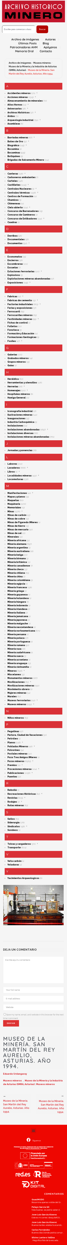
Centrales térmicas (18, 192)
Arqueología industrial (20, 120)
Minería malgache (17, 623)
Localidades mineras (19, 475)
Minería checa (15, 569)
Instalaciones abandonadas (23, 429)
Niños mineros (15, 718)
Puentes (12, 776)
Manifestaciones (17, 493)
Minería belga (15, 555)
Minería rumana (16, 645)
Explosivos (13, 275)
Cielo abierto (15, 207)
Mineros (12, 671)
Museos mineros (42, 63)
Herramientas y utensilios (22, 382)
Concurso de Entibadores (22, 218)
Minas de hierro (16, 526)
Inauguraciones (16, 418)
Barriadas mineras (17, 137)
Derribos (12, 236)
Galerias (12, 354)
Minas (10, 511)
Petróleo (12, 738)
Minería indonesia (17, 605)
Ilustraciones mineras (19, 415)
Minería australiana (18, 551)
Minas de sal (14, 533)
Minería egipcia (16, 583)
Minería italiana (16, 612)
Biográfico (13, 145)
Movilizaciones (16, 682)
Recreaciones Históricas (21, 794)
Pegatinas (13, 731)
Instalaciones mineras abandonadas (28, 437)
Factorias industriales (20, 304)
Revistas (12, 798)
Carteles (12, 181)
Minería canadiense (18, 565)
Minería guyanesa (17, 594)
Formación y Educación (20, 333)
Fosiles (11, 341)
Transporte (14, 847)
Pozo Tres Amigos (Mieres (22, 757)
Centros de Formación (20, 196)
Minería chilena (16, 573)
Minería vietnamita (18, 667)
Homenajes (13, 390)
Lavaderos (13, 468)
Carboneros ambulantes (21, 177)
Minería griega (15, 591)
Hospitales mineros (18, 394)
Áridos (11, 116)
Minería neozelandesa (20, 627)
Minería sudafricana (18, 652)
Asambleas (13, 123)
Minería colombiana (18, 580)
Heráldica (13, 379)
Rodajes (12, 802)
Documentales (16, 239)
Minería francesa (17, 587)
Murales (12, 696)
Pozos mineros (15, 761)
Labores (12, 464)
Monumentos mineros (19, 678)
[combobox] (18, 29)
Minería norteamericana (21, 630)
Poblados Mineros (17, 746)
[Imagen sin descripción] (33, 905)
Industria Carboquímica (20, 422)
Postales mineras (17, 753)
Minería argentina (17, 547)
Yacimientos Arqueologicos (23, 878)
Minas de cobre (16, 518)
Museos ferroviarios (19, 700)
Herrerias (12, 386)
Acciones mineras (17, 97)
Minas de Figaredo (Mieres (22, 522)
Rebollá (12, 790)
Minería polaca (15, 638)
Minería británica (17, 562)
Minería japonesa (17, 620)
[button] (33, 1130)
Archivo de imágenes (20, 63)
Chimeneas (13, 203)
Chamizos (13, 200)
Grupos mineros (16, 362)
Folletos (12, 326)
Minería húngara (16, 602)
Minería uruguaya (17, 663)
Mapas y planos (16, 496)
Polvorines (13, 750)
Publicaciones (15, 773)
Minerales (13, 537)
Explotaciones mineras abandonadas (28, 278)
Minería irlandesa (17, 609)
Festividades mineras (19, 319)
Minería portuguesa (18, 641)
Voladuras (13, 864)
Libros (11, 471)
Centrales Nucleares (19, 189)
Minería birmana (16, 558)
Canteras (12, 173)
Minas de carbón (16, 515)
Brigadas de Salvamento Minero (25, 160)
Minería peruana (16, 634)
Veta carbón (14, 861)
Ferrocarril (13, 311)
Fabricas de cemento (19, 300)
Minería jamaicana (17, 616)
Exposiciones (15, 282)
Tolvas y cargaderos (19, 844)
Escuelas (12, 267)
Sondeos (12, 830)
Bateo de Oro (15, 141)
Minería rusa (14, 649)
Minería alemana (16, 544)
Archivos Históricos (18, 112)
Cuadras (12, 222)
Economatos (14, 256)
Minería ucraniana (17, 659)
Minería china (15, 576)
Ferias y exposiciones (19, 308)
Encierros (13, 260)
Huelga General (16, 397)
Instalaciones (15, 425)
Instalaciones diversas (20, 433)
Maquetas (13, 500)
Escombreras (15, 264)
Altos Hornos (14, 104)
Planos (11, 742)
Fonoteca (13, 330)
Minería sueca (15, 656)
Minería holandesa (18, 598)
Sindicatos (13, 826)
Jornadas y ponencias (19, 450)
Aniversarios (14, 108)
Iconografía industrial (20, 411)
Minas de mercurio (18, 529)
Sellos (11, 819)
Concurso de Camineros (21, 214)
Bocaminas (13, 152)
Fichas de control (17, 322)
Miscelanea (14, 674)
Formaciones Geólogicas (21, 337)
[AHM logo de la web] (33, 11)
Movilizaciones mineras (20, 685)
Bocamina (13, 149)
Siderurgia (13, 822)
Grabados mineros (18, 358)
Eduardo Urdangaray (15, 1074)
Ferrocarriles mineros (20, 315)
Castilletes (13, 185)
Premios (12, 765)
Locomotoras (15, 479)
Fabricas (12, 296)
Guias (10, 365)
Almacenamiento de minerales (25, 100)
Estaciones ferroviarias (20, 271)
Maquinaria (13, 504)
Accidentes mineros (19, 93)
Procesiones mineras (19, 769)
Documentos (14, 243)
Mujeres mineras (16, 693)
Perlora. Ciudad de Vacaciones (25, 735)
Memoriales (14, 507)
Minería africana (16, 540)
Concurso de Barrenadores (23, 211)
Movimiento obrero (18, 689)
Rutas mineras (15, 805)
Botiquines (13, 156)
